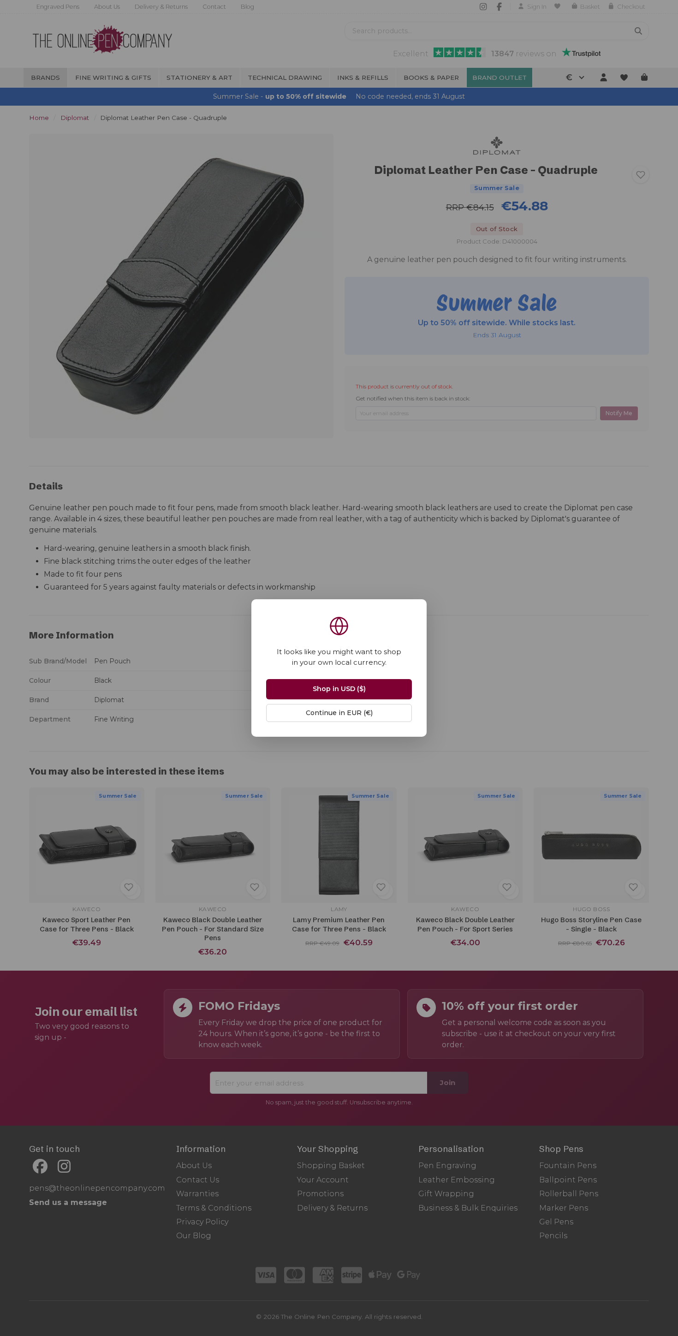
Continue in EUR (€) (339, 713)
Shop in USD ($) (339, 689)
